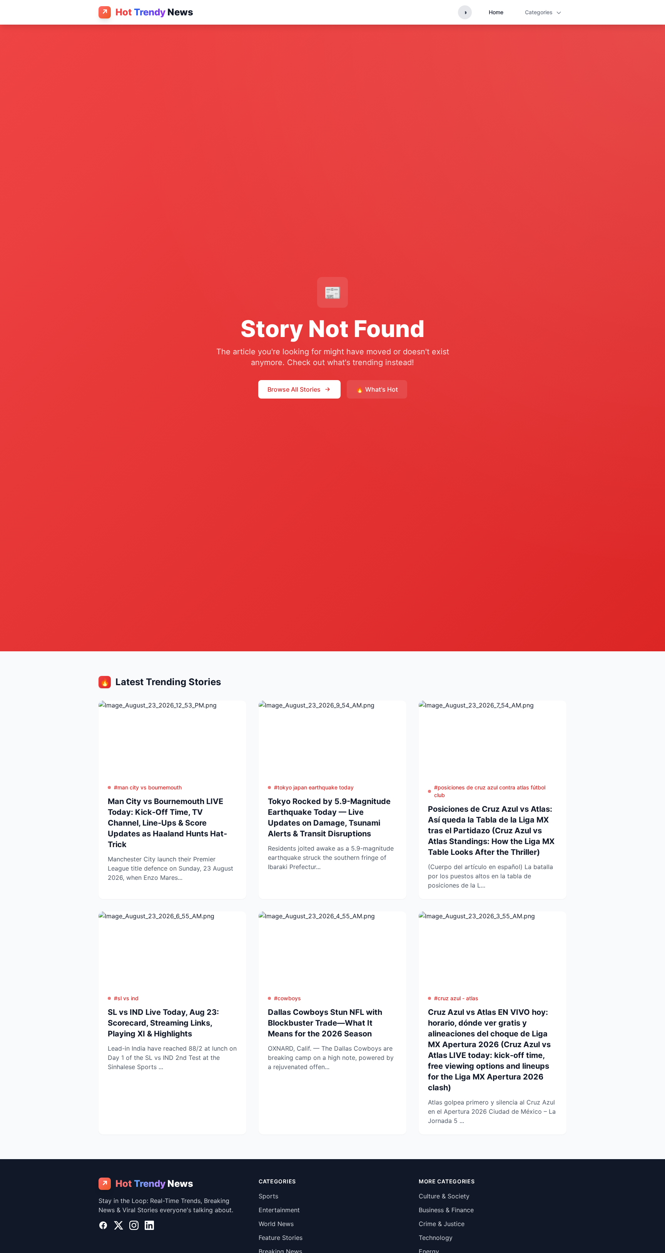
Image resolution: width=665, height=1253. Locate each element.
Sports (268, 1196)
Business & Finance (446, 1210)
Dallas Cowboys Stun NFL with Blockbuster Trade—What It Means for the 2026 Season (325, 1023)
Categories (539, 12)
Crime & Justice (441, 1224)
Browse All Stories (294, 389)
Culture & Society (444, 1196)
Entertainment (279, 1210)
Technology (436, 1237)
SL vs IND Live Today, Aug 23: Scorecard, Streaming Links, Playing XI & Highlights (163, 1023)
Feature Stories (280, 1237)
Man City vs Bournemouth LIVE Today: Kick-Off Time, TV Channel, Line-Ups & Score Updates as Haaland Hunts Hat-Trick (167, 823)
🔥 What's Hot (377, 389)
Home (496, 12)
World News (276, 1224)
